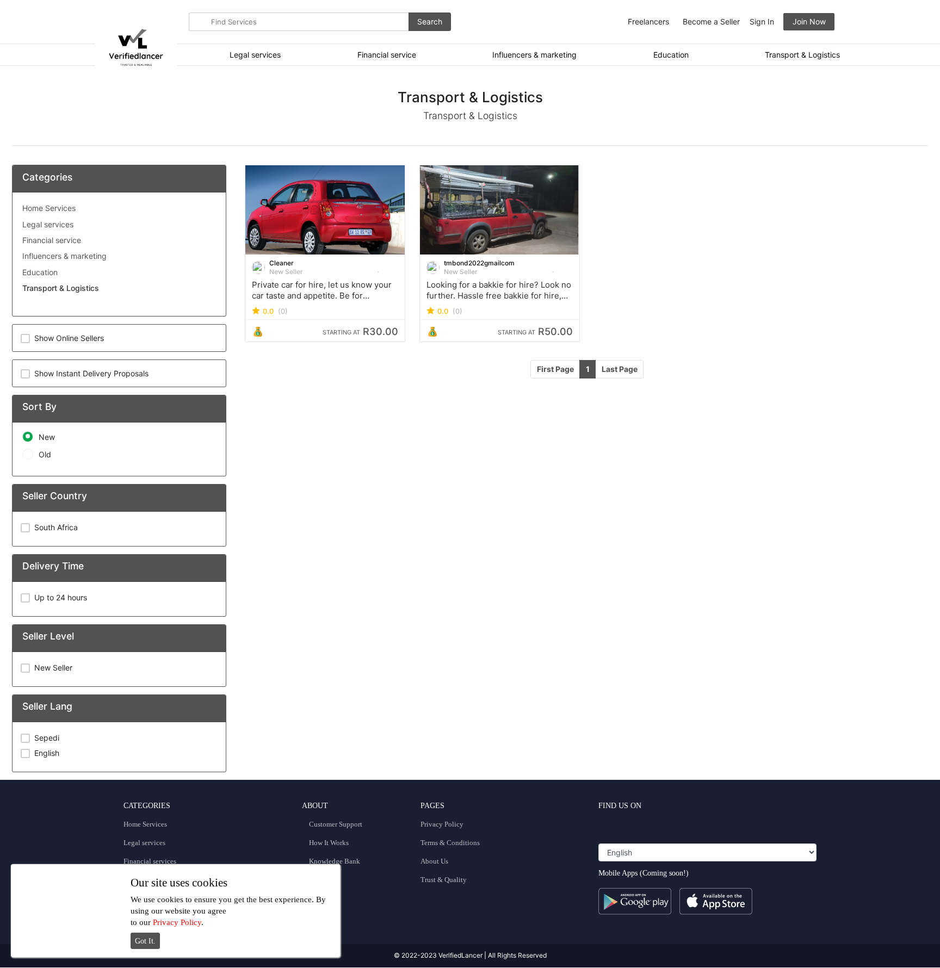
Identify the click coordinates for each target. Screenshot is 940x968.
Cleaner (281, 263)
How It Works (328, 843)
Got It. (145, 941)
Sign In (762, 21)
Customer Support (334, 824)
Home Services (49, 208)
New (47, 437)
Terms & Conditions (450, 843)
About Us (434, 861)
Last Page (620, 369)
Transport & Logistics (802, 54)
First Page (555, 369)
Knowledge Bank (333, 861)
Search (429, 21)
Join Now (809, 21)
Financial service (386, 54)
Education (671, 54)
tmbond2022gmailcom (479, 263)
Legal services (255, 54)
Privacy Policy (441, 824)
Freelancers (648, 21)
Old (45, 454)
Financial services (149, 861)
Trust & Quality (443, 880)
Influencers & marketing (534, 54)
